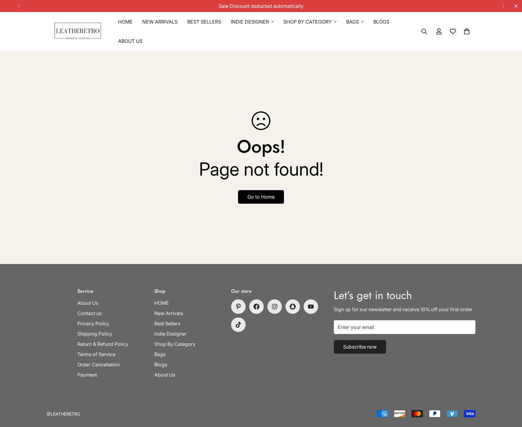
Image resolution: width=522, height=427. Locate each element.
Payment (87, 375)
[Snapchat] (292, 306)
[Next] (503, 6)
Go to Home (261, 197)
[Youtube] (311, 306)
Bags (352, 22)
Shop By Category (307, 22)
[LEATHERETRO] (77, 31)
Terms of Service (96, 354)
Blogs (381, 22)
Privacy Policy (93, 323)
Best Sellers (204, 22)
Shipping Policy (94, 334)
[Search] (424, 31)
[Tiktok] (238, 324)
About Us (130, 41)
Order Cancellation (98, 365)
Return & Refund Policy (102, 344)
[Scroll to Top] (510, 394)
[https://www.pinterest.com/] (238, 306)
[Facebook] (256, 306)
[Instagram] (274, 306)
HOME (125, 22)
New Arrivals (160, 22)
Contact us (89, 313)
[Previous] (19, 6)
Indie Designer (250, 22)
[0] (467, 31)
